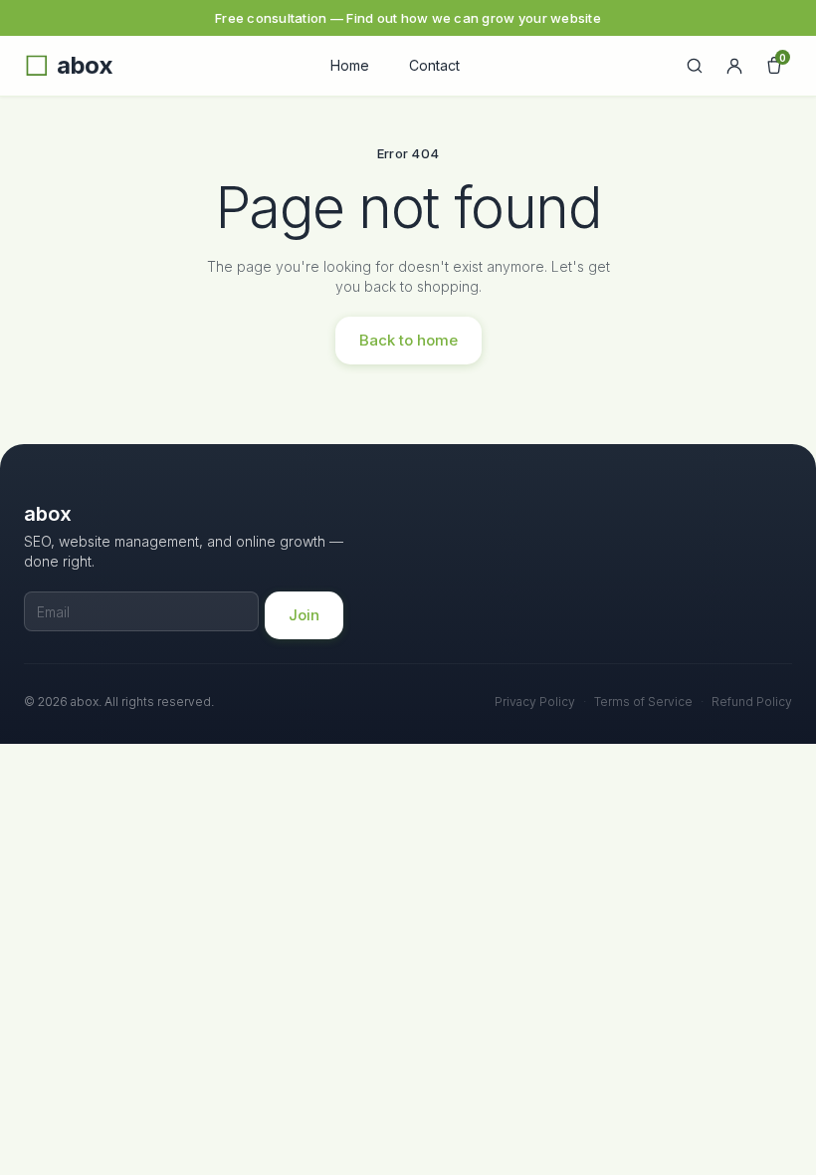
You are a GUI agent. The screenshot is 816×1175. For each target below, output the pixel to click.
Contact (434, 65)
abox (84, 66)
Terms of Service (643, 701)
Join (304, 614)
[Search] (695, 66)
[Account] (734, 66)
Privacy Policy (535, 701)
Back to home (408, 340)
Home (349, 65)
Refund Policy (752, 701)
